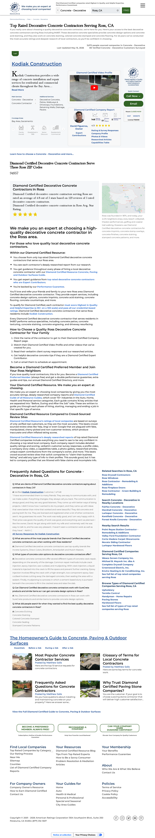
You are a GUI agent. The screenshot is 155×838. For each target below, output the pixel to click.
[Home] (14, 8)
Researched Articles (101, 139)
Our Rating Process (21, 753)
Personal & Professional (70, 797)
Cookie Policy (110, 794)
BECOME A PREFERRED (35, 728)
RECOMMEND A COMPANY (77, 728)
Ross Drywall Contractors (116, 475)
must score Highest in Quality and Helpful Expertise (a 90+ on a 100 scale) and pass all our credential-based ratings (53, 308)
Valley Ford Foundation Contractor (121, 535)
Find (126, 10)
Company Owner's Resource (26, 787)
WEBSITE (136, 116)
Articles (60, 764)
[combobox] (74, 10)
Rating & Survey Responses (104, 130)
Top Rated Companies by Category (30, 750)
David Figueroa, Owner (79, 127)
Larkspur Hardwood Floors (117, 545)
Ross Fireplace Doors (113, 487)
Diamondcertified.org (17, 19)
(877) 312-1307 (39, 821)
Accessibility (110, 797)
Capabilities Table (100, 142)
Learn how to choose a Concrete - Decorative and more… (42, 154)
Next (63, 129)
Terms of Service (111, 787)
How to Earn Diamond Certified (28, 790)
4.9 (93, 125)
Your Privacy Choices (85, 835)
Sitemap (15, 760)
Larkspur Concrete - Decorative (119, 513)
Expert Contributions (79, 134)
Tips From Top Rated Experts (73, 754)
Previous (13, 129)
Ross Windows (110, 478)
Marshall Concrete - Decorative (119, 510)
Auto (59, 790)
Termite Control (111, 593)
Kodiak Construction (41, 313)
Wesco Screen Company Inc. (118, 558)
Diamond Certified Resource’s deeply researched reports (41, 437)
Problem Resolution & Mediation (75, 761)
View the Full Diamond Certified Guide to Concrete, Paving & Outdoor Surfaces (56, 711)
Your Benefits (110, 750)
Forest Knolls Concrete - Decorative (122, 519)
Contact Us (108, 772)
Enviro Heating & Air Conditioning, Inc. (123, 571)
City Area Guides (66, 804)
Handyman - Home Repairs (117, 596)
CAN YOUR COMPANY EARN (119, 728)
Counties (15, 764)
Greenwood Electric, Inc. (115, 567)
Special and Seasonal (68, 801)
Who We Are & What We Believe (121, 769)
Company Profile (99, 133)
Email (133, 103)
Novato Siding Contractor (116, 542)
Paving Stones (110, 599)
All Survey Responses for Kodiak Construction (35, 534)
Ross (28, 19)
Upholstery (108, 590)
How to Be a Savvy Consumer (73, 757)
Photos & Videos (99, 136)
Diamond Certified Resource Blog (75, 750)
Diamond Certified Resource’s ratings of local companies (41, 421)
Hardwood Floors (111, 602)
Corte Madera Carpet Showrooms (120, 539)
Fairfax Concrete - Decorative (118, 506)
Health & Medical (66, 794)
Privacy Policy (110, 790)
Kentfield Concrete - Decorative (119, 516)
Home (59, 787)
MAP (129, 116)
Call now (132, 96)
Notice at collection (62, 835)
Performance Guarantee (50, 286)
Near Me (15, 757)
